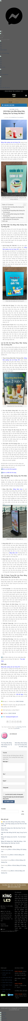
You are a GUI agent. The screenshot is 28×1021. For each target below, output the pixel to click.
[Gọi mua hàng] (1, 1)
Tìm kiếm (3, 808)
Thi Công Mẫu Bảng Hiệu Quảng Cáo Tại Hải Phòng (6, 744)
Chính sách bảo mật (7, 970)
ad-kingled (21, 117)
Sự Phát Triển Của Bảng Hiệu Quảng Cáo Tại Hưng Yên (13, 207)
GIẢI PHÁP (10, 99)
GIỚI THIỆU (4, 99)
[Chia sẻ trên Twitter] (12, 722)
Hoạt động (12, 109)
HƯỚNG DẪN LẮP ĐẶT (20, 99)
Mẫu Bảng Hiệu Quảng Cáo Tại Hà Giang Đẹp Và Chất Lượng (21, 744)
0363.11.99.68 (18, 971)
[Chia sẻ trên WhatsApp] (7, 722)
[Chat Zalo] (1, 32)
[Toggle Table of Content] (23, 205)
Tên (4, 774)
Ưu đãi (3, 1016)
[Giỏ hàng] (26, 95)
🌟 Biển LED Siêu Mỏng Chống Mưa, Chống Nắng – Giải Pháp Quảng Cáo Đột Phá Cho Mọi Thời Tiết (14, 823)
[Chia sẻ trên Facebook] (10, 722)
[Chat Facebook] (14, 29)
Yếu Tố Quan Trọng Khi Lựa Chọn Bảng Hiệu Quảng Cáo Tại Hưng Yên (13, 218)
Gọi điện (3, 1012)
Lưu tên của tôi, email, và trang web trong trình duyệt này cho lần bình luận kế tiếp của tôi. (13, 796)
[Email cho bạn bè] (15, 722)
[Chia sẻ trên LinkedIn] (20, 722)
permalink (17, 728)
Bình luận (5, 761)
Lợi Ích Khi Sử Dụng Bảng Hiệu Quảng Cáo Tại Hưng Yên (14, 211)
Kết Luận (5, 221)
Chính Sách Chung (7, 982)
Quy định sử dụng (7, 980)
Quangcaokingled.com (12, 716)
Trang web (5, 787)
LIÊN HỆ (17, 102)
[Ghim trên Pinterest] (18, 722)
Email (4, 780)
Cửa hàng (4, 1020)
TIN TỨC (10, 102)
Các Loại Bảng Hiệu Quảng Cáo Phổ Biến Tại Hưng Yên (13, 214)
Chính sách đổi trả (7, 977)
